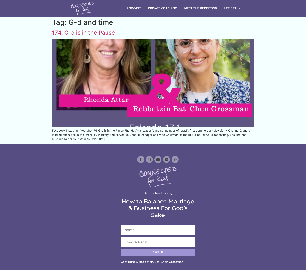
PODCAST (133, 8)
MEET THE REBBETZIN (200, 8)
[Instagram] (149, 159)
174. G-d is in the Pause (83, 32)
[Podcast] (175, 159)
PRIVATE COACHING (162, 8)
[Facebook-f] (140, 159)
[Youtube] (158, 159)
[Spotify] (166, 159)
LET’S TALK (232, 8)
